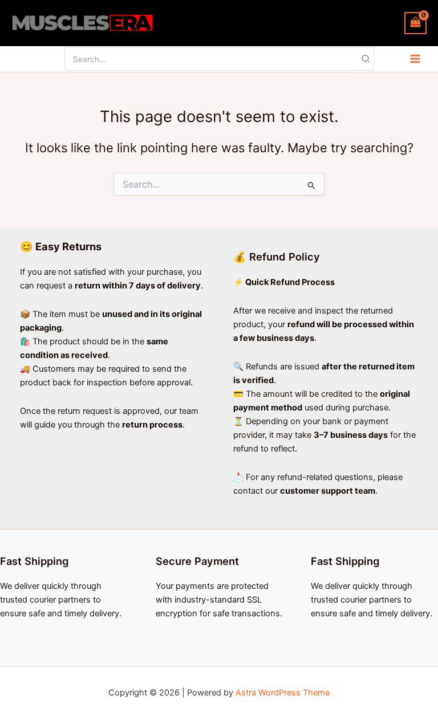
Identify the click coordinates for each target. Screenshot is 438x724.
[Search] (366, 58)
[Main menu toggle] (415, 58)
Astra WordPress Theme (283, 693)
